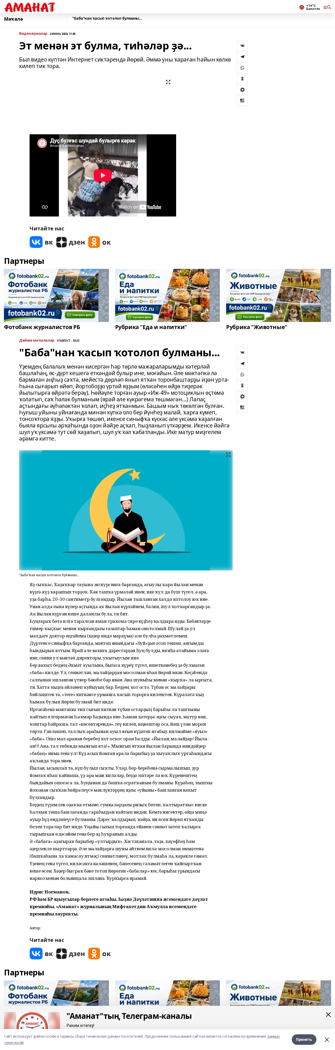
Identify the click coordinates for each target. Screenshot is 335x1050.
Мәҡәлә (13, 19)
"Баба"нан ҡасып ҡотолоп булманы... (107, 18)
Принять (304, 1039)
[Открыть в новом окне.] (41, 242)
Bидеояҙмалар (33, 33)
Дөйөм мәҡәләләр (36, 340)
